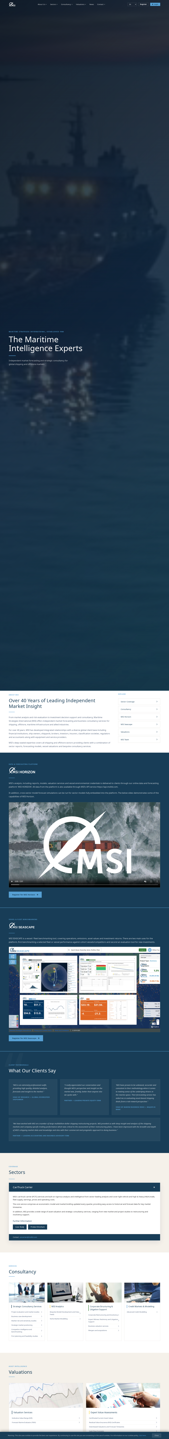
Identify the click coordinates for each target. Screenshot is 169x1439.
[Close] (154, 1187)
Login (156, 4)
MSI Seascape (126, 724)
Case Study (19, 1227)
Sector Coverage (127, 701)
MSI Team (125, 739)
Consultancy (126, 709)
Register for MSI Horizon (23, 894)
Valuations (125, 732)
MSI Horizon (126, 717)
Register (143, 4)
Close (157, 1435)
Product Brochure (38, 1227)
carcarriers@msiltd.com (28, 1237)
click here (142, 1435)
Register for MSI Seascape (24, 1038)
